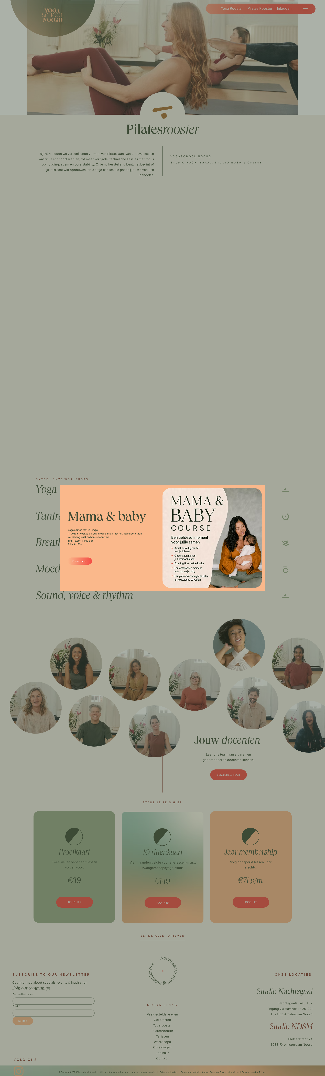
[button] (257, 490)
